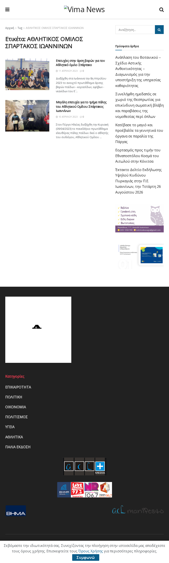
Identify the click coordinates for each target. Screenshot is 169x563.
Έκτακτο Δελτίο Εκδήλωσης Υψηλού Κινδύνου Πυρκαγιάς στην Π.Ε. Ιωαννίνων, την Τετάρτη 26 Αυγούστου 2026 (138, 181)
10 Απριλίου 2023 (68, 116)
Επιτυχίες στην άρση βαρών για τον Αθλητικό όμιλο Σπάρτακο (80, 62)
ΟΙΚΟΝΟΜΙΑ (15, 407)
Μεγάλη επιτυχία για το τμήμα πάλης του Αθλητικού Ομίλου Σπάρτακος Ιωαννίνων (81, 106)
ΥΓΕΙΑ (10, 426)
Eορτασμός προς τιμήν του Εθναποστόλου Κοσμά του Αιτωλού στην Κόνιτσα (137, 156)
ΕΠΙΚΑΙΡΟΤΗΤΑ (18, 387)
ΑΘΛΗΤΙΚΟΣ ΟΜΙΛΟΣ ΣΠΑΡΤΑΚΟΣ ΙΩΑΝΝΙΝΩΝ (55, 28)
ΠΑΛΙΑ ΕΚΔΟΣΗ (18, 446)
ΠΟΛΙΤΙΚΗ (13, 397)
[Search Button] (159, 29)
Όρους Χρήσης (90, 551)
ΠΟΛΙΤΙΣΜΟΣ (16, 416)
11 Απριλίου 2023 (68, 70)
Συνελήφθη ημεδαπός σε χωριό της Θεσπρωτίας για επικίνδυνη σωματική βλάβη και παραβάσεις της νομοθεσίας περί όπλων (139, 105)
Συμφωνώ (86, 557)
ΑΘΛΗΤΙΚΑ (14, 437)
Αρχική (9, 28)
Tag (20, 28)
